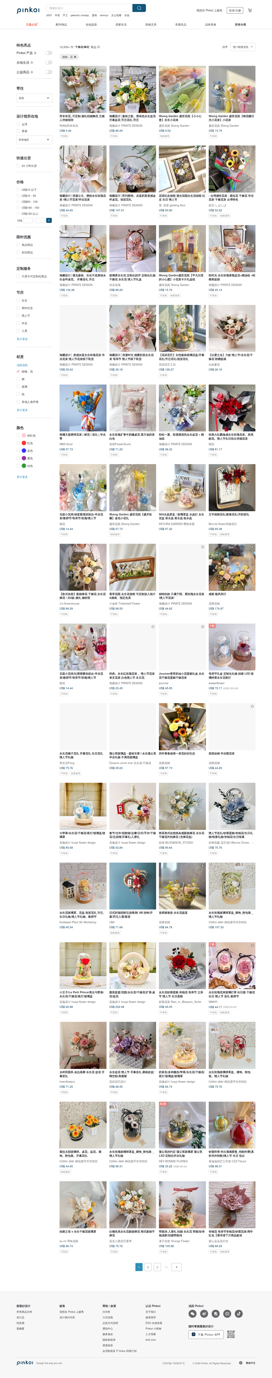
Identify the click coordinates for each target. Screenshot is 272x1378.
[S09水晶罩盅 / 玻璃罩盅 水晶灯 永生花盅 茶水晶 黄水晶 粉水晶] (182, 487)
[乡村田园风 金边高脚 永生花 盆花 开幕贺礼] (83, 1045)
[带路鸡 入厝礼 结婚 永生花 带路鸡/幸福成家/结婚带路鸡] (182, 1204)
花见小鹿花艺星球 (120, 1241)
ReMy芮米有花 (69, 125)
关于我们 (151, 1311)
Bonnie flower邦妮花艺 (223, 524)
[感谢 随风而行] (232, 567)
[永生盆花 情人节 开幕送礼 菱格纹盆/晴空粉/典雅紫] (132, 1045)
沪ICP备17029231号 (173, 1363)
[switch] (34, 52)
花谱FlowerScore (120, 444)
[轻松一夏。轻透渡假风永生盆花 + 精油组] (182, 408)
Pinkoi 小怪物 (153, 1328)
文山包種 (116, 15)
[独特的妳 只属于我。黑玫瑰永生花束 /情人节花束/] (182, 567)
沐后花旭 (114, 285)
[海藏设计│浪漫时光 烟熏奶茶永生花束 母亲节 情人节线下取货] (132, 328)
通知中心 (108, 1328)
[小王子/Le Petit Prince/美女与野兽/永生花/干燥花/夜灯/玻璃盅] (83, 965)
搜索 (139, 8)
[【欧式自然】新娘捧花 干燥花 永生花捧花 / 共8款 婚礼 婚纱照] (83, 567)
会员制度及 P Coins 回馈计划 (120, 1350)
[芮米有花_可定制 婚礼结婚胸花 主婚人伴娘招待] (83, 89)
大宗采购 (108, 1317)
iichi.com (151, 1339)
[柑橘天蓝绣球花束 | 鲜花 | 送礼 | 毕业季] (83, 408)
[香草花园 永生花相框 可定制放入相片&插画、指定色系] (132, 567)
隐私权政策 (109, 1339)
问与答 (106, 1311)
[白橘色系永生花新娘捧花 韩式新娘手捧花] (132, 1204)
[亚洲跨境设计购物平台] (28, 10)
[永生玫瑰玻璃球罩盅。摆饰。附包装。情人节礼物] (232, 1045)
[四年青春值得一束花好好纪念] (182, 726)
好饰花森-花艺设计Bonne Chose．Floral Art (236, 842)
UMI (111, 922)
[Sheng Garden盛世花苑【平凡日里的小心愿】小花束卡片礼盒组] (182, 248)
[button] (49, 220)
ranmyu (104, 15)
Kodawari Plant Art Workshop (78, 922)
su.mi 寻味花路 (69, 1241)
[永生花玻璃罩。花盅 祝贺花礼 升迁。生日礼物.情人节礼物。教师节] (83, 886)
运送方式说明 (110, 1323)
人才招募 (151, 1334)
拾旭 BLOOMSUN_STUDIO (176, 842)
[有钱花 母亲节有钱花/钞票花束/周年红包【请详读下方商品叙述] (232, 1204)
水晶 (126, 15)
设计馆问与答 (67, 1317)
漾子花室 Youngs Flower (174, 1241)
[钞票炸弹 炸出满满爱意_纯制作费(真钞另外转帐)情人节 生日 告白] (232, 1125)
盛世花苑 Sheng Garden (174, 125)
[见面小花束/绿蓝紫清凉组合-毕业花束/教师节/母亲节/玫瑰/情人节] (83, 487)
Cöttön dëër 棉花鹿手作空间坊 (228, 922)
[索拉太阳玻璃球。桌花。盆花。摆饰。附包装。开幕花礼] (83, 1125)
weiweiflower (217, 683)
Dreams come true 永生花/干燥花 (130, 763)
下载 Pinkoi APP (208, 1334)
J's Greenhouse (69, 603)
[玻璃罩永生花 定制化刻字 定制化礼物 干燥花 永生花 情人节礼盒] (132, 248)
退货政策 (108, 1345)
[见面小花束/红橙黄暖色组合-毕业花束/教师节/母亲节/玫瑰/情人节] (83, 647)
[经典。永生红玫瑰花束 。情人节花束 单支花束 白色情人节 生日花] (132, 647)
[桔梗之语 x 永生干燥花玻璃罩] (83, 1204)
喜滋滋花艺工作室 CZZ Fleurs (227, 1161)
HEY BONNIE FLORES (173, 1161)
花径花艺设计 (117, 1081)
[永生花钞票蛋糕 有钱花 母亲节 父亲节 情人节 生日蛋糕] (182, 965)
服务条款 (108, 1334)
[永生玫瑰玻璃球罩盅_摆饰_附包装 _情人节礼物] (232, 886)
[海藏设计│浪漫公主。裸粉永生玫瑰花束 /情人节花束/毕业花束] (83, 169)
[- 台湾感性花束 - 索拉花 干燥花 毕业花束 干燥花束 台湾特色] (232, 169)
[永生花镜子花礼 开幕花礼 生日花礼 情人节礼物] (83, 726)
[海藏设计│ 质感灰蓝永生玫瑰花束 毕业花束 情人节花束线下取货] (83, 328)
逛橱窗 (20, 1328)
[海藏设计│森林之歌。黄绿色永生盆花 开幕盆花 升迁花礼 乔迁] (132, 89)
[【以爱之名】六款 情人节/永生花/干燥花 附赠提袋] (232, 328)
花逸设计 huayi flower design (78, 842)
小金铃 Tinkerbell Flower (124, 603)
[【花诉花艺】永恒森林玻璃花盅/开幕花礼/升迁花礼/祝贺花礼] (182, 328)
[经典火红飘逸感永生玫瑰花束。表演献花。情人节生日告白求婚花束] (232, 408)
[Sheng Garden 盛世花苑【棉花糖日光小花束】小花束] (232, 89)
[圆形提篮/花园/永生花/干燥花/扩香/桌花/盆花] (132, 965)
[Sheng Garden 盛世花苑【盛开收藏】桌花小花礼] (132, 487)
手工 (65, 15)
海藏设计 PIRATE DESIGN (125, 125)
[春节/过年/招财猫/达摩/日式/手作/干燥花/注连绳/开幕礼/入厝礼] (132, 806)
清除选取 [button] (22, 365)
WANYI (213, 1002)
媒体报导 (151, 1317)
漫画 (94, 15)
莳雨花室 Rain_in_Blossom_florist (180, 1002)
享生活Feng (67, 763)
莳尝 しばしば (217, 205)
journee (163, 683)
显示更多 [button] (22, 339)
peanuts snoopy (80, 15)
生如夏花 (214, 364)
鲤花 (211, 444)
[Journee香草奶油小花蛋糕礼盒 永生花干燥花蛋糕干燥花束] (182, 647)
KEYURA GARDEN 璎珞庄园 (177, 524)
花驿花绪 (214, 603)
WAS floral (66, 444)
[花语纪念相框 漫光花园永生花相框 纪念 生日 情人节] (182, 169)
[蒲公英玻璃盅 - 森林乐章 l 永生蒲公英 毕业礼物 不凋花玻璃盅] (132, 726)
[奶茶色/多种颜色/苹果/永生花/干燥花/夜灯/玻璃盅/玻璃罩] (182, 1045)
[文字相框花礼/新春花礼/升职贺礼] (232, 487)
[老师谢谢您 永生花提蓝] (182, 886)
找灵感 (20, 1323)
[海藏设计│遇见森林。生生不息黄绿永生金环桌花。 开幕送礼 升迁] (83, 248)
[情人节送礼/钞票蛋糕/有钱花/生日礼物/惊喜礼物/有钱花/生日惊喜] (232, 806)
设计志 (20, 1317)
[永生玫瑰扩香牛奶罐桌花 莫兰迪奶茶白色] (132, 408)
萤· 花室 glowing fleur (172, 205)
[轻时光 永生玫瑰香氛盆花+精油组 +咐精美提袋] (232, 248)
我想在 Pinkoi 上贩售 (209, 10)
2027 (49, 15)
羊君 (57, 15)
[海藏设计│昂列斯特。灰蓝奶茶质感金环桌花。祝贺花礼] (132, 169)
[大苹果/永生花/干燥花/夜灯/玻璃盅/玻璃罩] (83, 806)
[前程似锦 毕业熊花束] (232, 726)
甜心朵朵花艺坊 (218, 1241)
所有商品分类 (24, 1311)
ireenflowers (67, 1081)
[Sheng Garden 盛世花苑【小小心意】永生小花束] (182, 89)
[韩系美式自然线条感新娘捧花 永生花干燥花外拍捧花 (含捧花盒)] (182, 806)
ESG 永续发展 (154, 1323)
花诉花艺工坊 (167, 364)
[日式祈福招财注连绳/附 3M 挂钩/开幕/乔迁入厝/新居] (132, 886)
